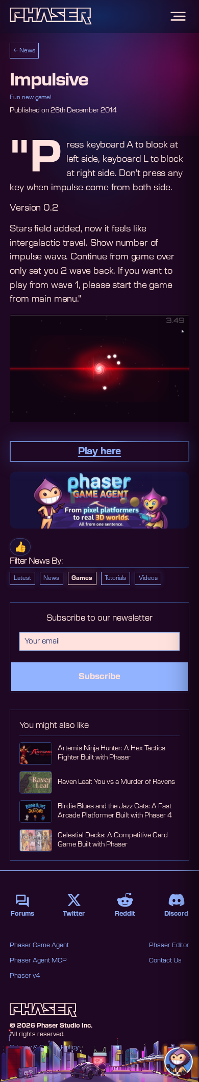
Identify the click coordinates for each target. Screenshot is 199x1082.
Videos (148, 578)
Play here (99, 451)
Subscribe (99, 676)
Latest (22, 578)
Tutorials (115, 578)
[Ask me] (178, 1061)
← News (24, 50)
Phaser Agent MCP (38, 960)
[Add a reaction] (20, 546)
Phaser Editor (169, 945)
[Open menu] (178, 16)
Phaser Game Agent (39, 945)
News (51, 578)
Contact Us (165, 960)
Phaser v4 (25, 976)
